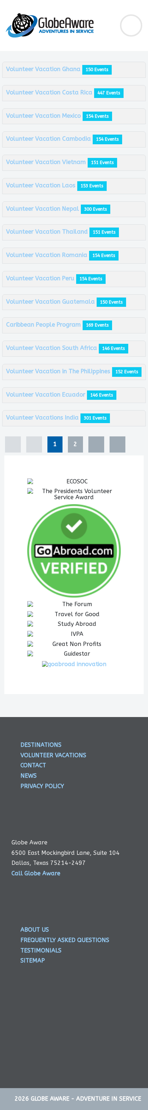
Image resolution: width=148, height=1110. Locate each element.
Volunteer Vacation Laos (41, 185)
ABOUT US (34, 929)
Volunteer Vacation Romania (47, 255)
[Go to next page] (96, 444)
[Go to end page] (117, 444)
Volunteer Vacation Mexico (44, 115)
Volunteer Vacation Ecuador (46, 394)
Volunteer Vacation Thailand (47, 231)
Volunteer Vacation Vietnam (47, 162)
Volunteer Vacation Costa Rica (50, 92)
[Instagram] (94, 1023)
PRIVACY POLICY (42, 786)
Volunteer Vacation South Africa (52, 348)
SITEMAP (32, 960)
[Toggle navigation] (131, 25)
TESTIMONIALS (40, 950)
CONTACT (33, 765)
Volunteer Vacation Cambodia (49, 138)
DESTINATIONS (40, 744)
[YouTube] (122, 1050)
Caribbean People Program (44, 324)
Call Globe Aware (35, 873)
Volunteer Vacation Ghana (44, 69)
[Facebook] (39, 1023)
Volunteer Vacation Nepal (43, 208)
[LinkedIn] (122, 1023)
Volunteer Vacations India (43, 417)
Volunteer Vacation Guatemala (51, 301)
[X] (66, 1023)
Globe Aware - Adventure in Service (86, 1098)
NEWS (28, 775)
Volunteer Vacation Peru (41, 278)
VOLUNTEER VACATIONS (53, 755)
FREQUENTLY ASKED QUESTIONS (64, 940)
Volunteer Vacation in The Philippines (59, 371)
